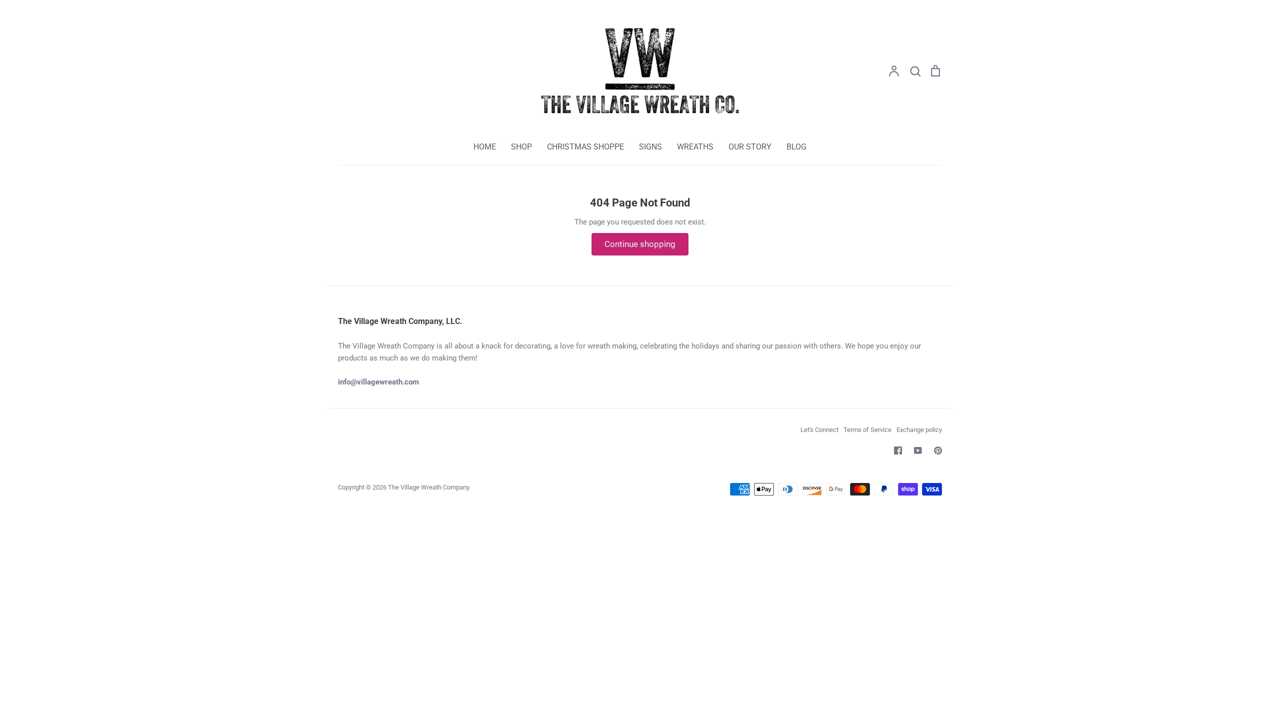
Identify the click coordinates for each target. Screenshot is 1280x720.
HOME (485, 147)
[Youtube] (918, 450)
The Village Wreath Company (428, 487)
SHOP (521, 147)
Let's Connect (819, 430)
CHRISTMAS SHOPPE (585, 147)
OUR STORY (750, 147)
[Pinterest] (938, 450)
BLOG (796, 147)
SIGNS (650, 147)
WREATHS (695, 147)
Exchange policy (919, 430)
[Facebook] (898, 450)
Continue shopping (640, 244)
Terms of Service (868, 430)
